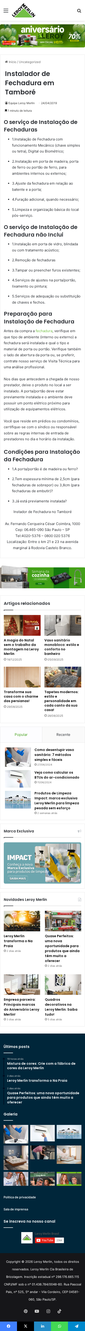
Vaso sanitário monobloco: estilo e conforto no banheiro (61, 647)
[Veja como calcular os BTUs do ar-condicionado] (18, 779)
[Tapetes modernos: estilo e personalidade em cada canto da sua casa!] (62, 677)
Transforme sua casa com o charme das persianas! (21, 696)
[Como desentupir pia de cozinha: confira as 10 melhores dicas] (42, 1152)
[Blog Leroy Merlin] (23, 10)
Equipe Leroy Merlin (21, 103)
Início (12, 62)
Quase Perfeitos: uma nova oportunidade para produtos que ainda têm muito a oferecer (62, 948)
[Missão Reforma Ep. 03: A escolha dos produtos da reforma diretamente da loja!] (42, 1179)
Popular (21, 734)
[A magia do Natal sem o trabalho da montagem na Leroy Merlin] (22, 625)
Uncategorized (30, 62)
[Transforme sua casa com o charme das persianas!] (22, 677)
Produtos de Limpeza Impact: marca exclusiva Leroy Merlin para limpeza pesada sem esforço (56, 800)
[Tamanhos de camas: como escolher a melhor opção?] (16, 1157)
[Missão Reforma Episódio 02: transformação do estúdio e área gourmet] (69, 1179)
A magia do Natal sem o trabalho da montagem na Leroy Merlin (21, 647)
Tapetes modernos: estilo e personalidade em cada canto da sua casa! (61, 701)
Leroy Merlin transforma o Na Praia (18, 941)
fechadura (44, 331)
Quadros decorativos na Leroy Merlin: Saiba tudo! (61, 1007)
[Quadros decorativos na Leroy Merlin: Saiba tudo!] (63, 984)
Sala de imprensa (16, 1209)
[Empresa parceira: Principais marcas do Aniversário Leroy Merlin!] (22, 984)
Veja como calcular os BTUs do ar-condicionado (56, 775)
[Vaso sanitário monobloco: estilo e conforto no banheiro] (62, 625)
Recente (63, 734)
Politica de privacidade (20, 1197)
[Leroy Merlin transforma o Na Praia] (22, 921)
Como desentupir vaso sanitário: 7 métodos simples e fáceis (54, 754)
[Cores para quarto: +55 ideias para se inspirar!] (69, 1154)
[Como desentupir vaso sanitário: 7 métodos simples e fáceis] (18, 757)
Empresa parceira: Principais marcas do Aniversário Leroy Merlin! (21, 1007)
